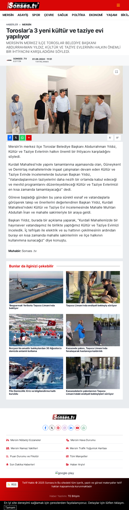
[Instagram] (64, 427)
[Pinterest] (58, 427)
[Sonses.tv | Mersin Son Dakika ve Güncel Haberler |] (23, 5)
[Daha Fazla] (29, 138)
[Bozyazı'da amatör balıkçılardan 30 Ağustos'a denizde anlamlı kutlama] (36, 330)
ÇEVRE (49, 15)
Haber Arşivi (77, 464)
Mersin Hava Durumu (83, 440)
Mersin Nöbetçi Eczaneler (25, 440)
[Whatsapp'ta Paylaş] (22, 138)
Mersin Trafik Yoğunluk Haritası (88, 448)
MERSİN (8, 15)
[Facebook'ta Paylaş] (10, 138)
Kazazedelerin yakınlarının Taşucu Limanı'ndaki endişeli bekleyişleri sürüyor (90, 392)
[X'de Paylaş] (16, 138)
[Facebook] (45, 427)
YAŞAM (111, 15)
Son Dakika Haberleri (22, 464)
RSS (13, 484)
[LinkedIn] (71, 427)
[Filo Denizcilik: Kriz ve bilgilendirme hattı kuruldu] (36, 372)
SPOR (36, 15)
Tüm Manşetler (79, 456)
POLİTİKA (78, 15)
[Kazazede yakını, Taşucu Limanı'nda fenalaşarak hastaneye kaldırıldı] (93, 330)
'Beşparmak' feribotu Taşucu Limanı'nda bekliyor (32, 307)
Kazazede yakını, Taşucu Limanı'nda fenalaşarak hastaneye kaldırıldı (86, 349)
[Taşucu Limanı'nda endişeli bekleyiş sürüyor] (93, 287)
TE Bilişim (74, 496)
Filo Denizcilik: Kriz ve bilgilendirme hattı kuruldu (32, 392)
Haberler (12, 24)
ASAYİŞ (22, 15)
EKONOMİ (95, 15)
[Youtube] (77, 427)
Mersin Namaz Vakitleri (24, 448)
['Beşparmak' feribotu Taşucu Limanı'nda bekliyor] (36, 287)
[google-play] (64, 473)
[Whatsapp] (84, 427)
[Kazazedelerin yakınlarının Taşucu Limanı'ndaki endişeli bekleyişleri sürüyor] (93, 372)
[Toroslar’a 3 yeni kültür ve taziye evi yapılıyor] (64, 100)
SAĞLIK (63, 15)
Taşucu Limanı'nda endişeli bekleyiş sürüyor (91, 305)
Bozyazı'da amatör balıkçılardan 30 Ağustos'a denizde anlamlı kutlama (35, 349)
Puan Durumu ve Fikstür (24, 456)
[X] (52, 427)
